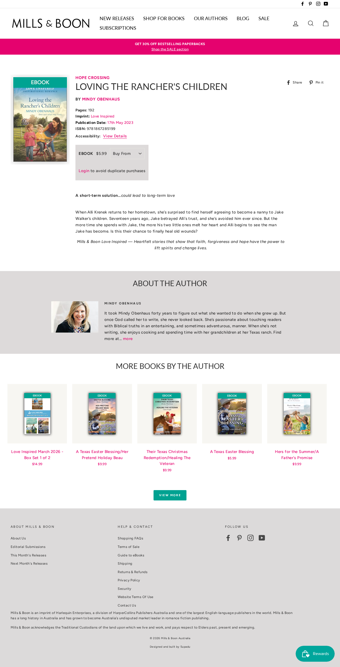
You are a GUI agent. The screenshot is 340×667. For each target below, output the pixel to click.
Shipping (125, 563)
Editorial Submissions (28, 547)
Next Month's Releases (29, 563)
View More (170, 495)
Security (124, 589)
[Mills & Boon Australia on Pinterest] (239, 538)
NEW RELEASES (117, 18)
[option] (170, 46)
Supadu (185, 646)
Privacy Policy (129, 580)
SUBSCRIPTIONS (118, 28)
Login (84, 170)
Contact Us (127, 605)
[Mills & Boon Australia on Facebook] (228, 538)
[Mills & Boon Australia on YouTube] (262, 538)
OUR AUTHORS (211, 18)
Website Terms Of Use (136, 597)
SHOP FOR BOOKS (164, 18)
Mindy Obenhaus (101, 99)
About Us (18, 538)
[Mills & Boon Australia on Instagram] (250, 538)
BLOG (243, 18)
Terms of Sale (128, 547)
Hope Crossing (92, 77)
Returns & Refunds (132, 572)
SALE (263, 18)
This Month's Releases (28, 555)
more (128, 338)
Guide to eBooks (131, 555)
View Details (115, 136)
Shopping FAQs (130, 538)
